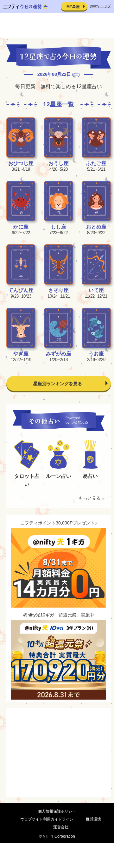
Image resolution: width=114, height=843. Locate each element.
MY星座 (73, 6)
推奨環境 (93, 819)
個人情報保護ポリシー (57, 811)
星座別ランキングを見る (57, 383)
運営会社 (60, 827)
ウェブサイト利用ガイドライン (46, 819)
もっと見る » (91, 498)
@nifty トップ (100, 6)
